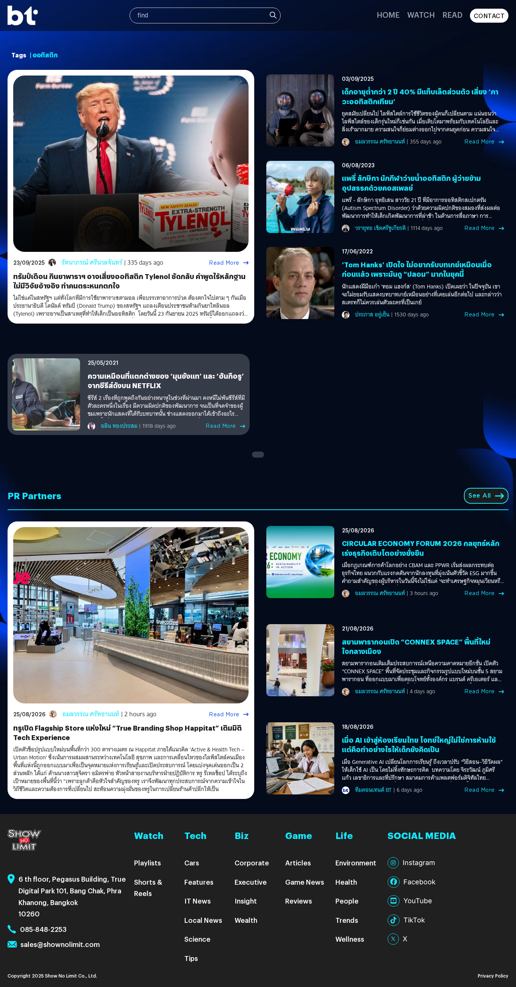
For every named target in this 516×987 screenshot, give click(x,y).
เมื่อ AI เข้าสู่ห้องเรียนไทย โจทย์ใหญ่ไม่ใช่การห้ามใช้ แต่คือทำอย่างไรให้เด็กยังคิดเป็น (419, 744)
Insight (246, 900)
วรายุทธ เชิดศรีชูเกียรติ (380, 228)
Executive (251, 882)
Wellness (349, 939)
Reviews (298, 900)
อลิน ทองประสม (119, 426)
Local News (203, 920)
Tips (191, 958)
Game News (304, 882)
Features (198, 882)
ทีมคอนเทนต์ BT (373, 790)
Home (388, 14)
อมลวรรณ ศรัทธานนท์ (380, 142)
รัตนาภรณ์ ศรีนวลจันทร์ (92, 262)
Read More (224, 263)
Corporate (252, 862)
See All (479, 495)
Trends (346, 920)
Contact (489, 15)
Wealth (246, 920)
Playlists (147, 862)
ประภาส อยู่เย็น (372, 314)
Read (452, 14)
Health (346, 882)
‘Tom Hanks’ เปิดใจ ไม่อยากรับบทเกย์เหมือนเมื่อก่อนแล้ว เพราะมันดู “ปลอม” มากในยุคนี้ (417, 269)
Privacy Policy (493, 975)
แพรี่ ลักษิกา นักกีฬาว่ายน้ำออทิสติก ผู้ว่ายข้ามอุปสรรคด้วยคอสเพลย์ (411, 182)
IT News (197, 900)
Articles (298, 862)
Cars (191, 862)
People (346, 900)
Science (197, 939)
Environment (355, 862)
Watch (421, 14)
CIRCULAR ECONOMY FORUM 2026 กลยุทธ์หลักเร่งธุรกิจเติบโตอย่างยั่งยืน (420, 547)
